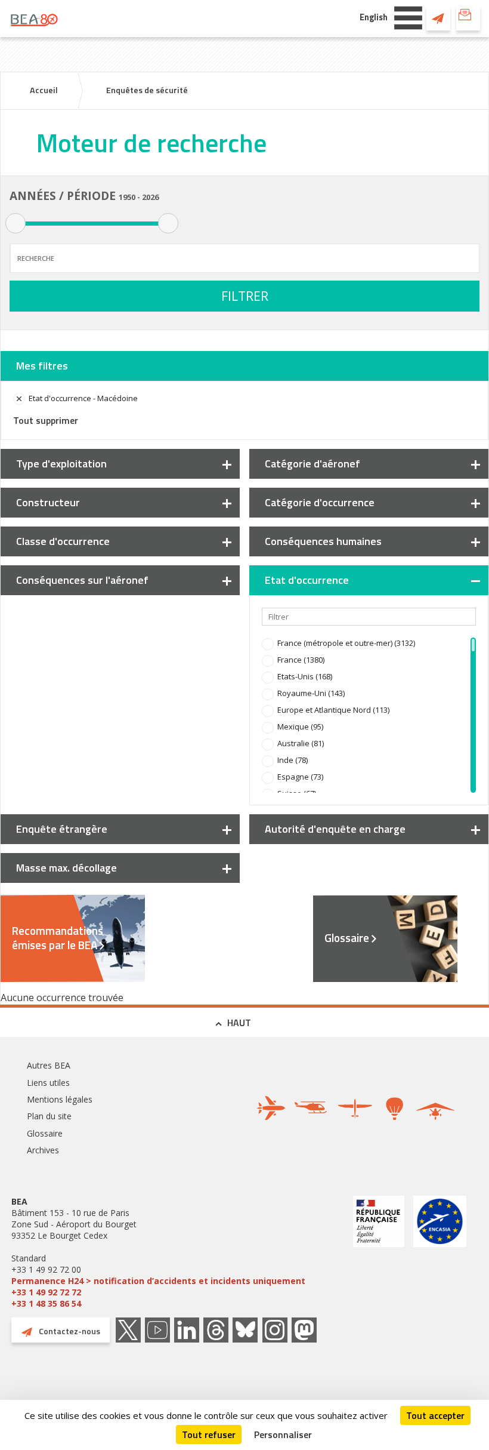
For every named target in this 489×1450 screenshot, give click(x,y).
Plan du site (49, 1116)
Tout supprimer (45, 420)
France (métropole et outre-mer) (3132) (346, 643)
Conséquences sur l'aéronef (82, 580)
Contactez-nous (438, 17)
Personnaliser (283, 1434)
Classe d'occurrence (63, 541)
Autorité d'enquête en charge (335, 829)
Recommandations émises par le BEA (57, 937)
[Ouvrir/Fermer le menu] (408, 17)
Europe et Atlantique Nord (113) (333, 710)
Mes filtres (42, 365)
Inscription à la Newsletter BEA (468, 17)
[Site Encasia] (439, 1252)
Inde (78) (292, 760)
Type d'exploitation (61, 463)
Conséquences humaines (323, 541)
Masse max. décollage (66, 867)
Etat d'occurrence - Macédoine (83, 398)
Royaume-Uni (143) (311, 693)
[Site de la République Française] (378, 1252)
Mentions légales (59, 1099)
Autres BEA (48, 1065)
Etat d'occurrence (307, 580)
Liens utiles (48, 1082)
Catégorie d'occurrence (320, 502)
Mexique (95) (300, 726)
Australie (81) (300, 743)
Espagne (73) (300, 776)
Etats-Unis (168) (304, 676)
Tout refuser (209, 1434)
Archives (43, 1150)
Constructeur (48, 502)
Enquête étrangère (61, 829)
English (374, 17)
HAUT (239, 1022)
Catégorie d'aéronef (312, 463)
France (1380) (300, 659)
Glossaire (346, 938)
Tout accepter (435, 1415)
